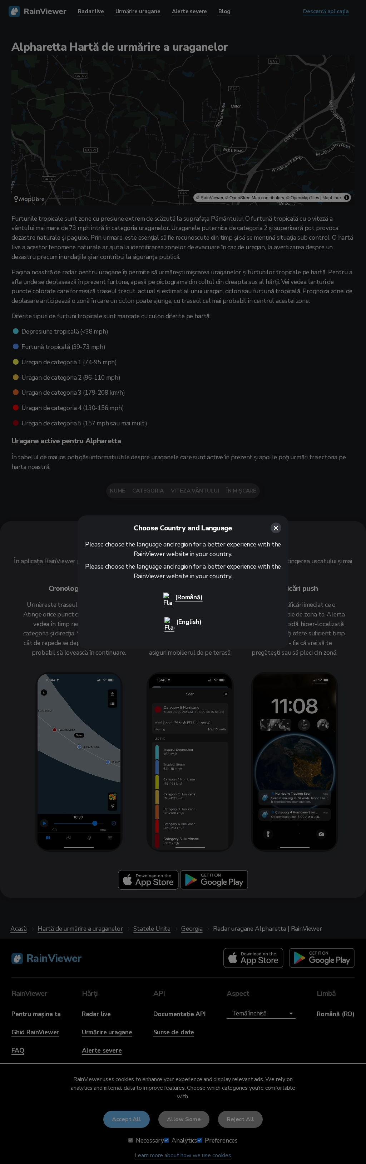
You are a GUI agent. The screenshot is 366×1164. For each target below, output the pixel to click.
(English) (188, 622)
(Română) (189, 597)
